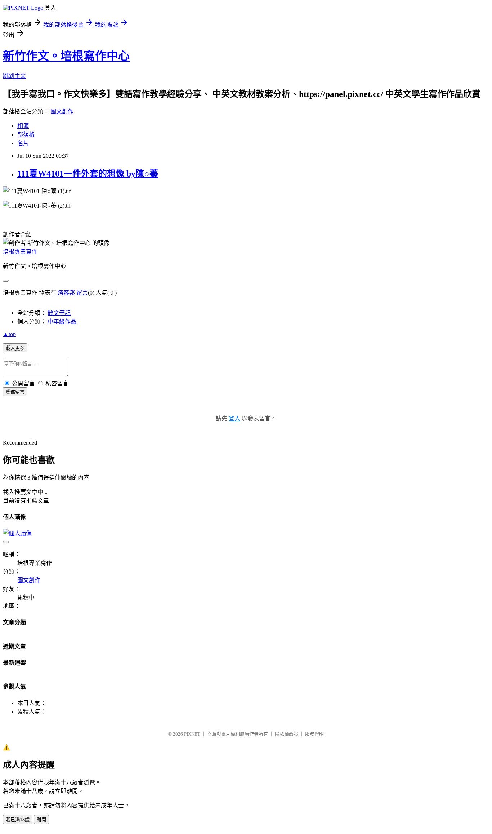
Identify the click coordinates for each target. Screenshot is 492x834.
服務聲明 (314, 734)
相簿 (23, 126)
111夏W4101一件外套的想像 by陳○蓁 (87, 173)
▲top (9, 334)
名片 (23, 143)
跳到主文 (14, 76)
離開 (41, 819)
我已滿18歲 (18, 819)
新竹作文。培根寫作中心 (66, 55)
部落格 (26, 134)
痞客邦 (66, 293)
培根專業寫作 (20, 252)
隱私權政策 (286, 734)
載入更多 (15, 348)
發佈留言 (15, 392)
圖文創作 (61, 111)
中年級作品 (62, 321)
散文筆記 (59, 313)
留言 (82, 293)
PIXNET (192, 734)
